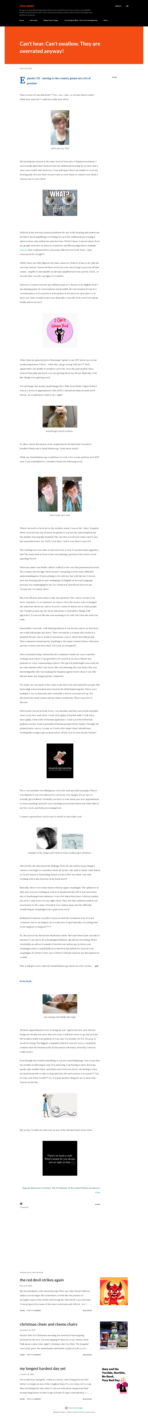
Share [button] (114, 77)
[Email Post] (21, 1204)
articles (24, 249)
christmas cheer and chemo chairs (48, 1324)
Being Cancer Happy (51, 20)
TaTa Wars (26, 6)
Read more (87, 1310)
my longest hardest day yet (43, 1368)
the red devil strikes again (42, 1279)
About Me (33, 20)
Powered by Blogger (75, 1408)
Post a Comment (34, 1310)
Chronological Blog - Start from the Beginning (80, 20)
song (97, 1192)
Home (21, 20)
